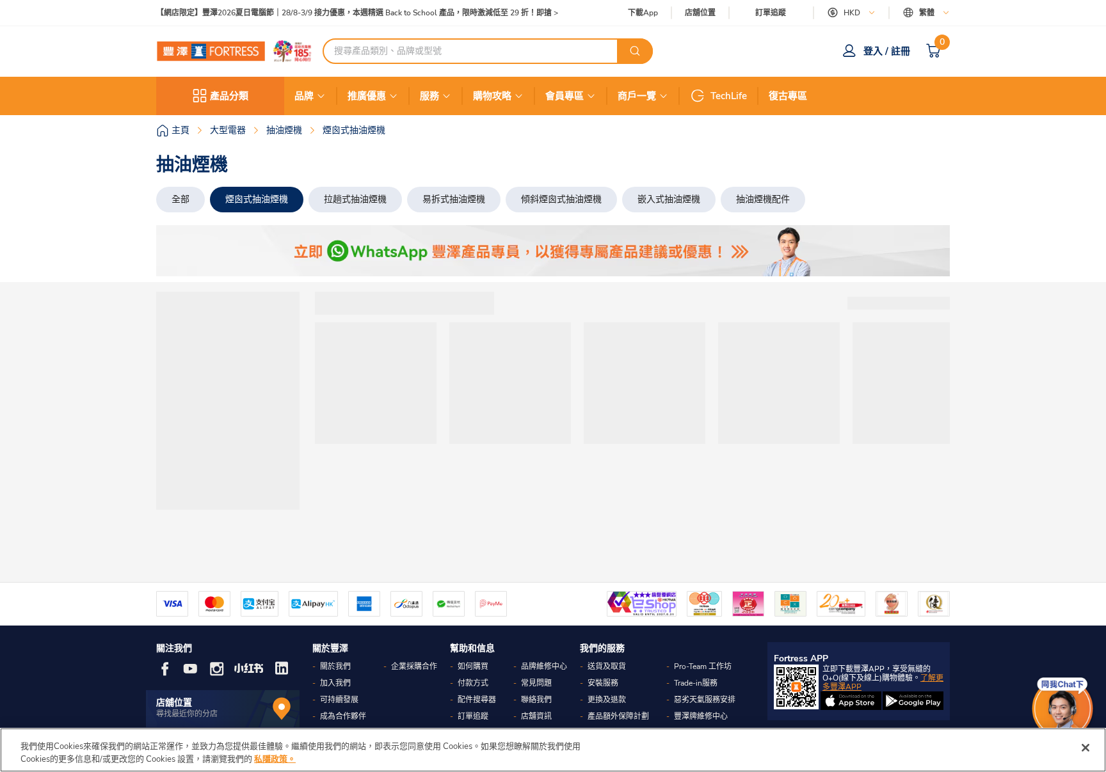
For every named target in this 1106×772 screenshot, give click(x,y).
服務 (429, 96)
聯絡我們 (536, 700)
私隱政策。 (275, 758)
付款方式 (473, 683)
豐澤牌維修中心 (701, 716)
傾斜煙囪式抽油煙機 (561, 199)
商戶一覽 (637, 96)
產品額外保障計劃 (618, 716)
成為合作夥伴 (343, 716)
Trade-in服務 (695, 683)
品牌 (304, 96)
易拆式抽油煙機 (453, 199)
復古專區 (788, 96)
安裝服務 (603, 683)
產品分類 (229, 96)
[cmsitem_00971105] (553, 250)
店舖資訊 (536, 716)
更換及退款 (607, 700)
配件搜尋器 (477, 700)
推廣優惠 (367, 96)
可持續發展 (339, 700)
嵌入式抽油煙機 (668, 199)
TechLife (728, 96)
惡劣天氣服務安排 (704, 700)
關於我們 (335, 666)
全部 (180, 199)
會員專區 (564, 96)
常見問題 (536, 683)
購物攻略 (492, 96)
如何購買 (473, 666)
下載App (643, 13)
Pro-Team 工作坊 (703, 666)
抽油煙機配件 (763, 199)
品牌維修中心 (544, 666)
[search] (635, 51)
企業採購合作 (414, 666)
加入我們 (335, 683)
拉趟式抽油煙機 (355, 199)
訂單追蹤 (770, 13)
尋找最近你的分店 (187, 714)
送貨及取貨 (607, 666)
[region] (553, 750)
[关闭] (1085, 748)
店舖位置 (700, 13)
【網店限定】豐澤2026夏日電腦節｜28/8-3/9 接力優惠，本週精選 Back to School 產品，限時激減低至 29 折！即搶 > (357, 13)
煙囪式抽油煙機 (256, 199)
